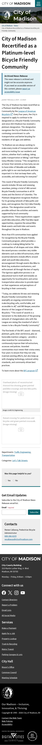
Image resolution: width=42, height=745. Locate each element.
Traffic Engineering (22, 452)
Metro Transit (8, 649)
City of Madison (25, 15)
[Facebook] (4, 593)
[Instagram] (16, 593)
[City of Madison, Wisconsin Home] (7, 693)
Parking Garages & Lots (12, 654)
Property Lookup (9, 638)
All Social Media (8, 615)
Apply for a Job (8, 633)
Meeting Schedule (9, 677)
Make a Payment (9, 628)
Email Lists (6, 610)
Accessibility (7, 724)
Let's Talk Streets (20, 460)
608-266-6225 (10, 536)
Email (8, 507)
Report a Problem (9, 605)
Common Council (9, 672)
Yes (9, 480)
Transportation (8, 455)
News (16, 25)
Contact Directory (9, 599)
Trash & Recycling (9, 644)
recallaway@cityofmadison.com (19, 539)
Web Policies (7, 721)
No (16, 480)
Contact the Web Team (12, 718)
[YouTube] (23, 593)
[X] (10, 593)
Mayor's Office (8, 667)
